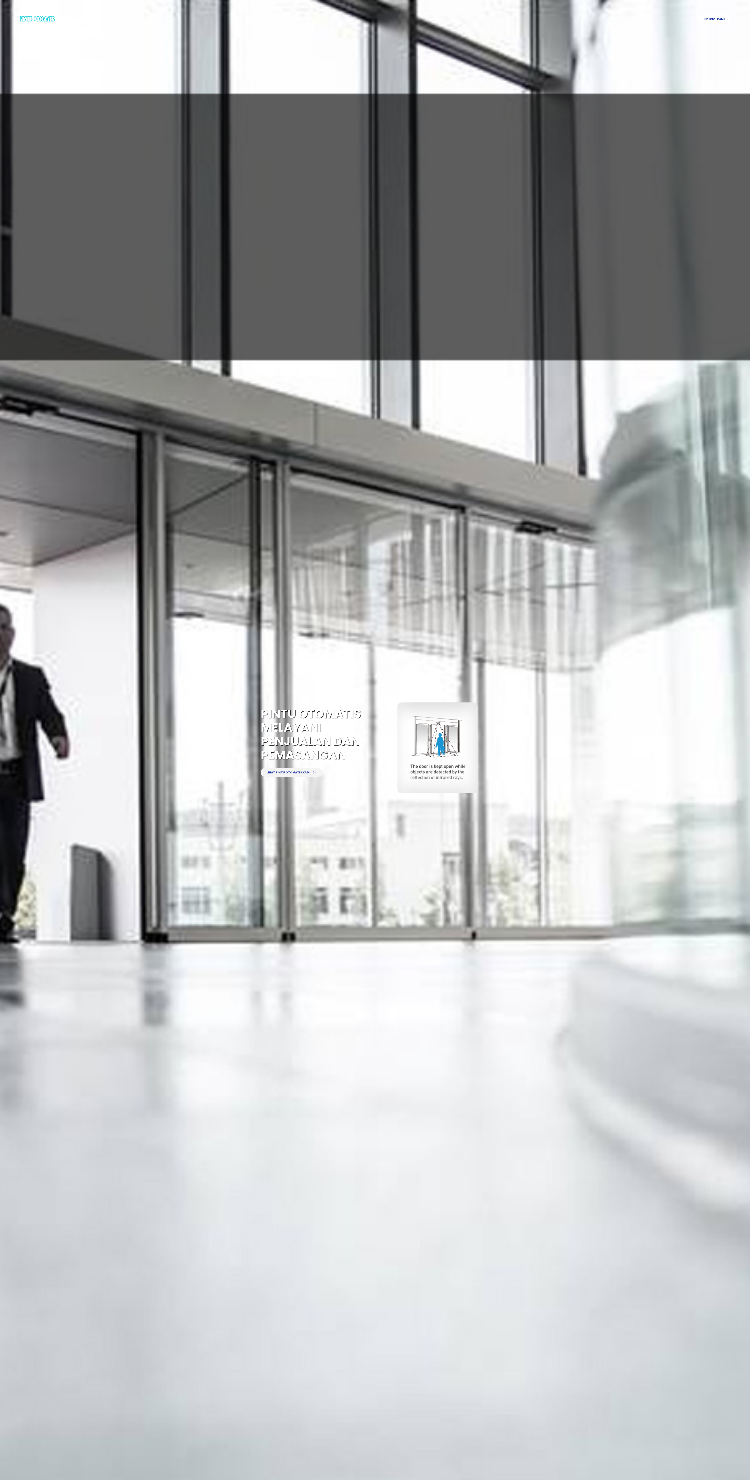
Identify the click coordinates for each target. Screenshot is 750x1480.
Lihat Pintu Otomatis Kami (288, 772)
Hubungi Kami (714, 19)
